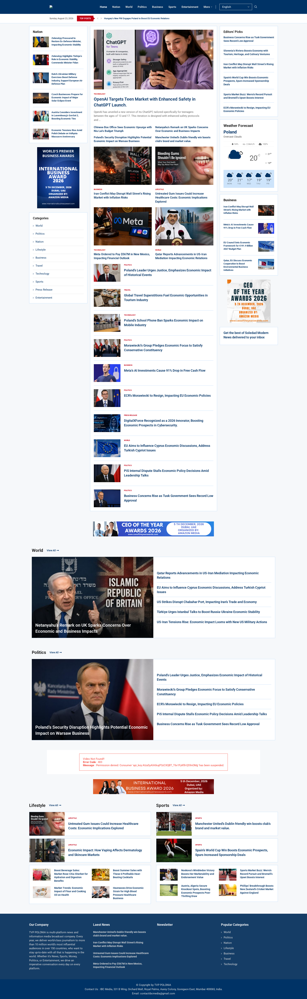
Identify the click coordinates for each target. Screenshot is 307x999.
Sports (172, 7)
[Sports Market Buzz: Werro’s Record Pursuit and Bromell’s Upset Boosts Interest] (228, 874)
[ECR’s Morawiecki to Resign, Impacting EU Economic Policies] (107, 398)
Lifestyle (41, 249)
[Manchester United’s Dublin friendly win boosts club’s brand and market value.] (174, 824)
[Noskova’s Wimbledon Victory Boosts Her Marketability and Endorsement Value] (169, 874)
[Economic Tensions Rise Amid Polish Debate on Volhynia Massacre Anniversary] (41, 134)
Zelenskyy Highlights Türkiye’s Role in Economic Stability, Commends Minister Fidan (67, 59)
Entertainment (190, 7)
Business (157, 7)
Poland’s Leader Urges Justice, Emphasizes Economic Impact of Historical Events (209, 677)
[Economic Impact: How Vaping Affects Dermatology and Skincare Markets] (47, 850)
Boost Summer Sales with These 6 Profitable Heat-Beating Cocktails (127, 874)
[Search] (255, 7)
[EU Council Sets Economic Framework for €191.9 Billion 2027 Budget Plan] (266, 246)
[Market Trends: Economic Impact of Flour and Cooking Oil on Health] (42, 892)
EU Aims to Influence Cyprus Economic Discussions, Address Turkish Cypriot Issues (211, 590)
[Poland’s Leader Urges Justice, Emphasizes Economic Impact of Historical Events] (107, 273)
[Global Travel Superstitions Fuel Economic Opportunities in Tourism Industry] (107, 298)
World (128, 7)
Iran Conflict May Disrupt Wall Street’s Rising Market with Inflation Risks (238, 209)
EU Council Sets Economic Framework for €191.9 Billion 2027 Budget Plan (238, 245)
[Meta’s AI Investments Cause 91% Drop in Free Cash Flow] (107, 373)
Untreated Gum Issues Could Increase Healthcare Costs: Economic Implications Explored (181, 197)
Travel (39, 265)
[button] (97, 18)
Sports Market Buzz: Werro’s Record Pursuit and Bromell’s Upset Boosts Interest (256, 874)
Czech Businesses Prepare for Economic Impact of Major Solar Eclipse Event (67, 97)
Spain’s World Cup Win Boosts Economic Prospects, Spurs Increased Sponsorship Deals (246, 81)
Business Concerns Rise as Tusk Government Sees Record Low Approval (208, 724)
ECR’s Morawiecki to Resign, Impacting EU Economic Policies (167, 395)
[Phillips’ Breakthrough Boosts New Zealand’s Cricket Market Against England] (228, 890)
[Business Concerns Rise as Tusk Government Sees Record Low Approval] (107, 498)
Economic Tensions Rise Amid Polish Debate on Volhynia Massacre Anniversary (67, 133)
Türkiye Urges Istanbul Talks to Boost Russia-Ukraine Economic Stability (208, 612)
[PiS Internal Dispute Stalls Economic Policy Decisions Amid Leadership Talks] (107, 473)
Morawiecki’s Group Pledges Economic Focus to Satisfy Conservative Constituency (206, 692)
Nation (116, 7)
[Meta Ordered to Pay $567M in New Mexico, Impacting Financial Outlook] (123, 233)
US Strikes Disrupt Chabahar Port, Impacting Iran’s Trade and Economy (207, 602)
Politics (142, 7)
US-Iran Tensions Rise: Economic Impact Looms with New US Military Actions (212, 622)
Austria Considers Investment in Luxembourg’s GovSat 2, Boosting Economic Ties (67, 115)
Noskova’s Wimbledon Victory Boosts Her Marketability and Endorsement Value (197, 874)
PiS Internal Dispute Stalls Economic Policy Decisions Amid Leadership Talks (212, 714)
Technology (42, 273)
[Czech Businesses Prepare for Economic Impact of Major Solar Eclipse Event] (41, 98)
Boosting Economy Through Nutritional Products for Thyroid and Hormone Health (143, 18)
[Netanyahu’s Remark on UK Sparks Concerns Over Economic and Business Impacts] (92, 597)
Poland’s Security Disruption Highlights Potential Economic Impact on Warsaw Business (91, 730)
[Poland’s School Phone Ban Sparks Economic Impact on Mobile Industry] (107, 323)
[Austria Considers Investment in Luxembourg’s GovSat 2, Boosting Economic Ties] (41, 116)
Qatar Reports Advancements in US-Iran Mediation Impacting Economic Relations (208, 575)
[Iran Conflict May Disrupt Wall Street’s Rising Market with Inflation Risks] (123, 173)
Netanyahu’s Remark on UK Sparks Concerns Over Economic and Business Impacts (83, 628)
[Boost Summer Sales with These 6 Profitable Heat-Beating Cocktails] (101, 874)
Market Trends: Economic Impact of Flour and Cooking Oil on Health (70, 891)
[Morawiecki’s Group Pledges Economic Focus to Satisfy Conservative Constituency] (107, 348)
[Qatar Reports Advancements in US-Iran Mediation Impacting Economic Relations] (184, 233)
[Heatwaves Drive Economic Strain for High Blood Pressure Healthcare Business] (101, 892)
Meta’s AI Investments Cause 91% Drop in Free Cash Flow (164, 370)
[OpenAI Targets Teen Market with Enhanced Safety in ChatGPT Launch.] (153, 76)
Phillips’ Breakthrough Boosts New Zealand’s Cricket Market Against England (256, 889)
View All (51, 550)
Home (103, 7)
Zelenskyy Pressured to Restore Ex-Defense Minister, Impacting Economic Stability (66, 41)
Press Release (44, 289)
